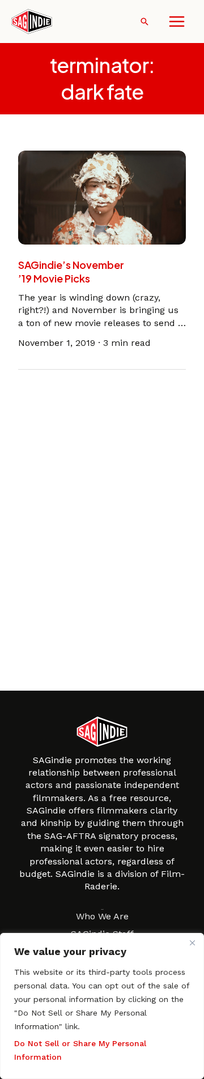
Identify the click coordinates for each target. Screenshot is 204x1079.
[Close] (192, 942)
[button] (144, 21)
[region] (102, 1006)
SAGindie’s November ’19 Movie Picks (71, 271)
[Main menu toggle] (177, 21)
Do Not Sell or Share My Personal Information (80, 1050)
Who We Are (102, 916)
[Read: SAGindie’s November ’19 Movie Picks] (102, 196)
